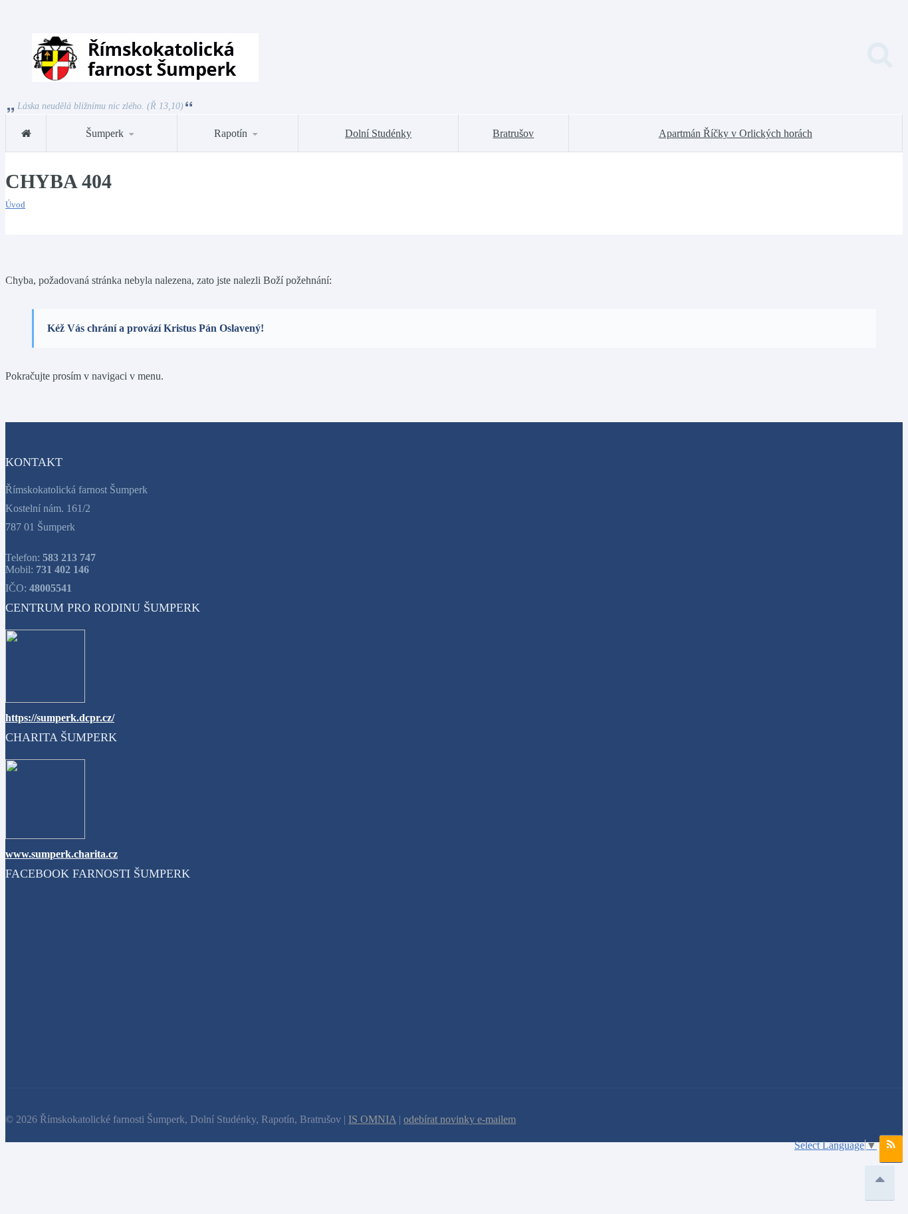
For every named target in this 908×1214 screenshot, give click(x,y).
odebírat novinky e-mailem (459, 1119)
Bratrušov (513, 133)
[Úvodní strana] (26, 133)
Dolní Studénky (378, 133)
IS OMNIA (372, 1119)
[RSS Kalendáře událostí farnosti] (891, 1149)
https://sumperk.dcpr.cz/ (59, 717)
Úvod (15, 204)
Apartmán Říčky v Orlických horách (735, 133)
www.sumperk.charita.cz (61, 854)
